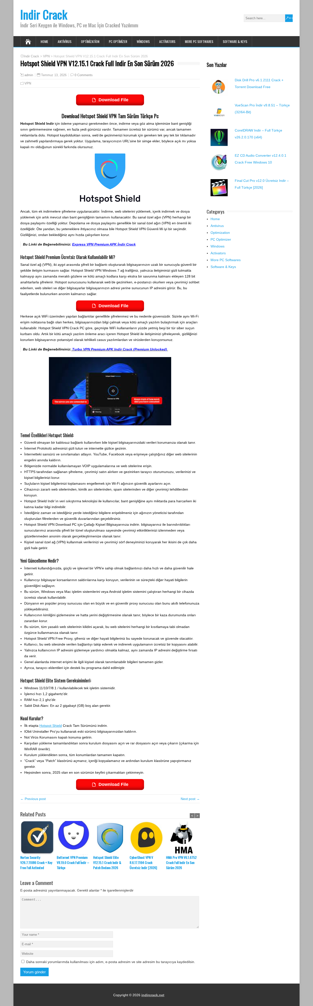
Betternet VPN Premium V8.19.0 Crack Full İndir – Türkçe (73, 862)
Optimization (90, 41)
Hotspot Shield (50, 726)
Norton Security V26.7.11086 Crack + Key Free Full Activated (36, 862)
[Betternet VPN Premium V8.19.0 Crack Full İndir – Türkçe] (75, 838)
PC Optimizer (118, 41)
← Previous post (33, 799)
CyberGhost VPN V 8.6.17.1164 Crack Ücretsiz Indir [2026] (143, 862)
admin (28, 75)
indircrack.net (152, 995)
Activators (167, 41)
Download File (113, 99)
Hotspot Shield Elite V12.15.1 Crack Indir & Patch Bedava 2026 (107, 862)
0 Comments (84, 75)
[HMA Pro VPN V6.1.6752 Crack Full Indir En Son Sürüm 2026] (184, 838)
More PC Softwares (199, 41)
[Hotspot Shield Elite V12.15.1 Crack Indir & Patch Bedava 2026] (111, 838)
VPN (27, 83)
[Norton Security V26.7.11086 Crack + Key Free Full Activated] (38, 838)
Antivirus (64, 41)
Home (44, 41)
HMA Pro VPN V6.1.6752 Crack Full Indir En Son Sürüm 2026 (181, 862)
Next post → (190, 799)
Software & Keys (235, 41)
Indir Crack (43, 14)
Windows (143, 41)
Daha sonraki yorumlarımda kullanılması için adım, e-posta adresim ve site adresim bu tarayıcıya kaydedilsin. (110, 962)
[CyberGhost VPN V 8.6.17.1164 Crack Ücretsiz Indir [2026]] (148, 838)
